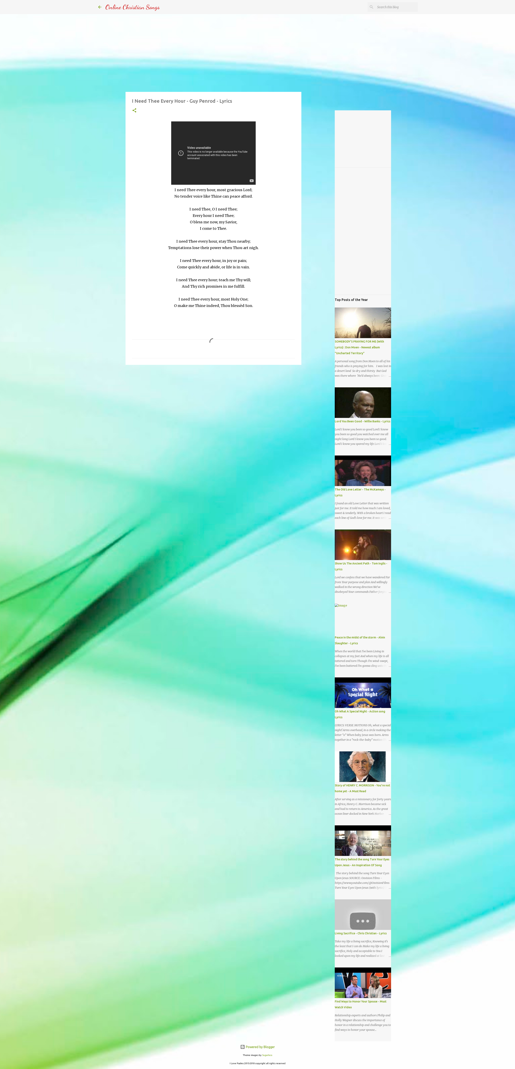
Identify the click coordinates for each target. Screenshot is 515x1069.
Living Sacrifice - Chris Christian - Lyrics (361, 933)
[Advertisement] (213, 399)
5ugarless (267, 1055)
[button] (134, 110)
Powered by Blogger (260, 1047)
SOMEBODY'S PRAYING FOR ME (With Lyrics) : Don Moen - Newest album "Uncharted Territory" (359, 347)
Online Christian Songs (132, 7)
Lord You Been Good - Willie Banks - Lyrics (362, 421)
